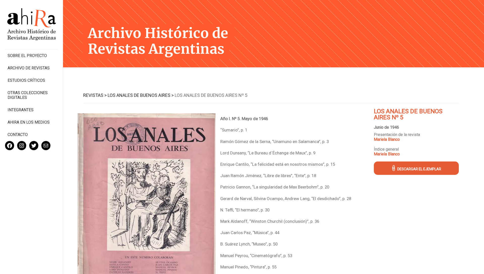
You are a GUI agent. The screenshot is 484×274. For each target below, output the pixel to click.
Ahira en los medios (29, 122)
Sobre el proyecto (27, 55)
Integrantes (21, 109)
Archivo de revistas (29, 68)
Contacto (18, 134)
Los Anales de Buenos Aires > (141, 95)
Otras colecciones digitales (28, 95)
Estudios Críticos (26, 80)
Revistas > (95, 95)
